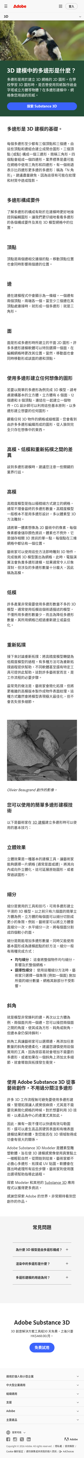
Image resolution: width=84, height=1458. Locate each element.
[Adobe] (20, 6)
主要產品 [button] (11, 1420)
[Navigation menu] (6, 6)
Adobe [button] (10, 1411)
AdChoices (68, 1451)
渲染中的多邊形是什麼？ (33, 1263)
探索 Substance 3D (42, 106)
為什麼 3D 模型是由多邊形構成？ (39, 1249)
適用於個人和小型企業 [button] (20, 1376)
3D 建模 (39, 822)
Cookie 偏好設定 (14, 1451)
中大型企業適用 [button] (15, 1385)
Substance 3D (56, 1182)
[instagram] (15, 1439)
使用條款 (69, 1446)
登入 (71, 6)
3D (6, 16)
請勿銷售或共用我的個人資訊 (41, 1451)
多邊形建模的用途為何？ (33, 1277)
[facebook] (8, 1439)
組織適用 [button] (11, 1393)
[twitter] (22, 1439)
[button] (60, 6)
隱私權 (58, 1446)
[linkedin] (29, 1439)
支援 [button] (9, 1402)
